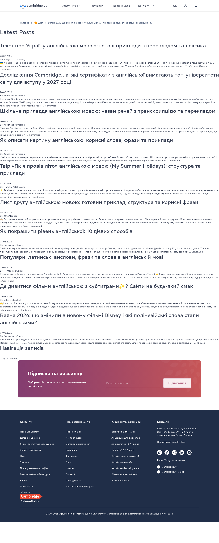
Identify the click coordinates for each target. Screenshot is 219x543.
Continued (5, 69)
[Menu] (196, 6)
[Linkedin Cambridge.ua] (181, 452)
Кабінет (24, 480)
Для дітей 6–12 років (122, 450)
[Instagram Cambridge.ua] (174, 452)
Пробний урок (120, 5)
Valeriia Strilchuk (12, 300)
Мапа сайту (26, 486)
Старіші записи (8, 358)
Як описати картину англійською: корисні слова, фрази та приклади (86, 140)
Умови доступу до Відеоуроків (37, 444)
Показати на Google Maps (171, 442)
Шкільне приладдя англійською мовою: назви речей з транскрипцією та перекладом (107, 111)
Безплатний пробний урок (35, 474)
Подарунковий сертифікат (35, 468)
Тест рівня (96, 5)
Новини (70, 468)
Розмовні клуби (120, 480)
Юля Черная (10, 216)
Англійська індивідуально (125, 468)
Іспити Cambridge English (80, 486)
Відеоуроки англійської (124, 474)
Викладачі (71, 450)
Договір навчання (30, 438)
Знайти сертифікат (30, 450)
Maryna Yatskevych (14, 187)
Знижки (24, 462)
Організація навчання (78, 444)
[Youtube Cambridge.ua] (189, 452)
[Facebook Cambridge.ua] (166, 452)
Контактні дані (74, 438)
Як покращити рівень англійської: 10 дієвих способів (66, 231)
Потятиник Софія (13, 245)
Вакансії (70, 474)
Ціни (22, 456)
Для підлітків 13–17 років (125, 444)
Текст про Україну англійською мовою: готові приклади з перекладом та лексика (103, 45)
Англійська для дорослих (125, 438)
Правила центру (29, 432)
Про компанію (73, 432)
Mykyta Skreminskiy (14, 59)
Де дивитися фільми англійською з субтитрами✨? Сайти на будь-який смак (96, 286)
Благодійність (73, 480)
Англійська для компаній (125, 456)
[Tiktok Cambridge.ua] (159, 452)
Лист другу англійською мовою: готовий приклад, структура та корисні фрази (99, 202)
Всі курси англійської (123, 432)
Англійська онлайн (122, 462)
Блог (68, 462)
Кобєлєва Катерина (14, 95)
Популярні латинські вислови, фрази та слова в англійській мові (81, 257)
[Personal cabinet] (185, 6)
